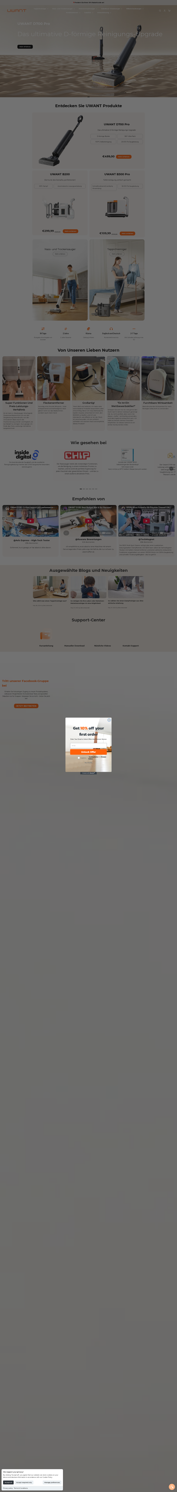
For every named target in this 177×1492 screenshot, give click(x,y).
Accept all (8, 1482)
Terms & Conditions (21, 1488)
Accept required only (24, 1482)
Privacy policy (8, 1488)
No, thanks (88, 762)
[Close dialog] (109, 720)
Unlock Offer (88, 752)
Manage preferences (52, 1482)
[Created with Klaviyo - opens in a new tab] (88, 773)
